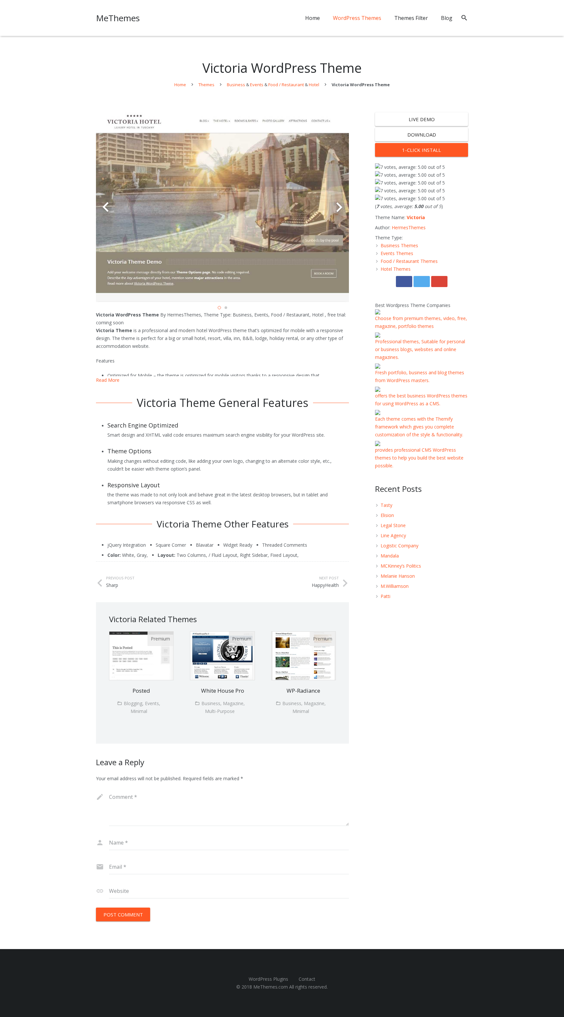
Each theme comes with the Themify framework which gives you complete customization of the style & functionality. (419, 427)
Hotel (314, 85)
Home (180, 85)
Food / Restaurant (286, 85)
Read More (107, 380)
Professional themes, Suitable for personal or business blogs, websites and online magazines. (420, 349)
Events (256, 85)
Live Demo (422, 119)
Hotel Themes (396, 269)
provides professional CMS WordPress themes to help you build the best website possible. (419, 458)
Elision (387, 515)
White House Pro (222, 690)
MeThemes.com (270, 987)
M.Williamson (395, 586)
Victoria (416, 217)
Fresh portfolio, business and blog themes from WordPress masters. (419, 376)
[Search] (464, 17)
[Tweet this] (422, 281)
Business (236, 85)
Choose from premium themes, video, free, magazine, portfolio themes (421, 322)
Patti (385, 596)
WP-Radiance (303, 690)
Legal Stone (393, 525)
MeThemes (118, 18)
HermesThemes (409, 227)
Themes (206, 85)
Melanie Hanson (398, 576)
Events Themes (397, 253)
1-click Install (421, 150)
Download (421, 134)
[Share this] (404, 281)
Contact (307, 979)
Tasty (386, 505)
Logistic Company (399, 545)
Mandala (390, 556)
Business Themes (399, 245)
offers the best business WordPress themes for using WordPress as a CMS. (421, 400)
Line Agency (393, 535)
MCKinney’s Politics (401, 566)
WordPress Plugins (268, 979)
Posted (141, 690)
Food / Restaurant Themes (409, 261)
